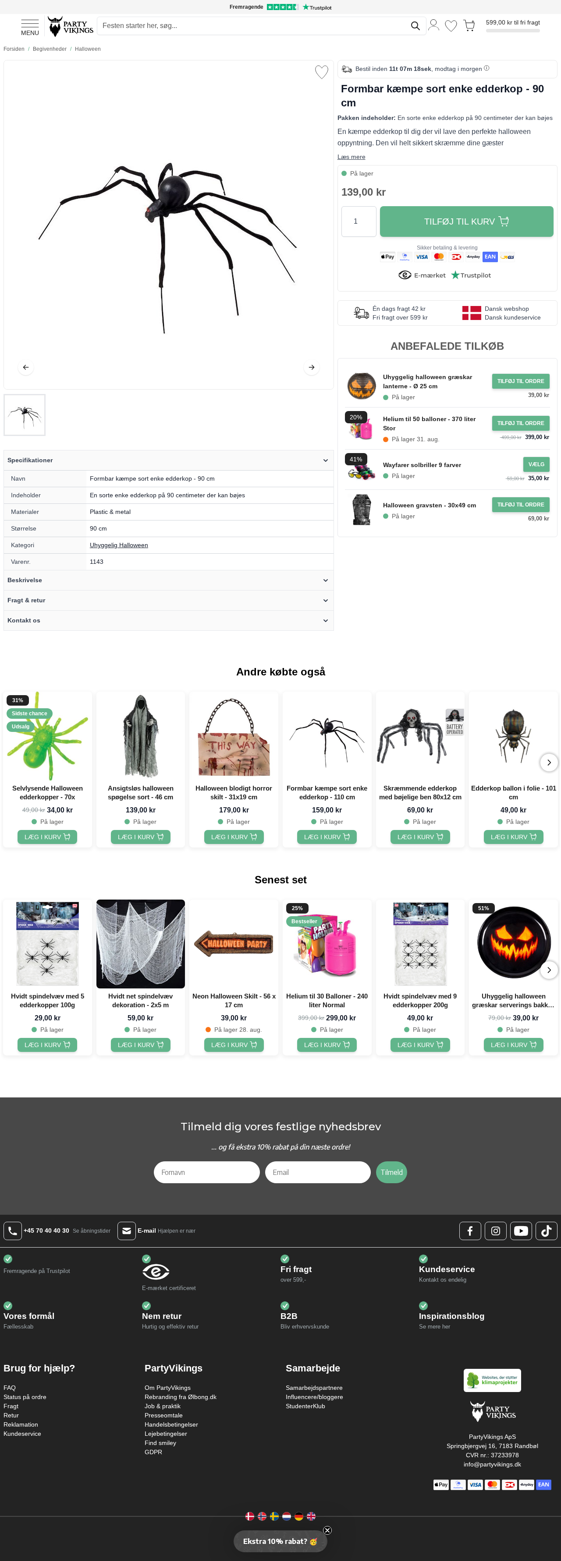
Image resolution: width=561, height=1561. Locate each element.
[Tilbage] (26, 367)
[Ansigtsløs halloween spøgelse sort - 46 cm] (140, 736)
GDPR (153, 1452)
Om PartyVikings (168, 1387)
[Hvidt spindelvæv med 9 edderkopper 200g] (420, 944)
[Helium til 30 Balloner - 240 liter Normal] (327, 944)
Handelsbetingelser (171, 1424)
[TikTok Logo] (546, 1231)
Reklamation (21, 1424)
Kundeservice (22, 1433)
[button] (280, 1541)
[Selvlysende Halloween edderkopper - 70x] (47, 736)
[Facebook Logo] (470, 1231)
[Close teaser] (327, 1530)
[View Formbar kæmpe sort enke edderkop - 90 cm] (25, 415)
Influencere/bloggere (314, 1396)
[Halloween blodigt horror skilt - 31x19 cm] (233, 736)
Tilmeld (391, 1172)
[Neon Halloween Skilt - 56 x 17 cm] (233, 944)
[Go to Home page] (70, 26)
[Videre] (312, 367)
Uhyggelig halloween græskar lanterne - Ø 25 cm (427, 381)
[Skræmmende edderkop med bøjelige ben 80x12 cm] (420, 736)
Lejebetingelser (166, 1433)
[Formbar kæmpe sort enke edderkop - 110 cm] (327, 736)
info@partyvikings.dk (492, 1464)
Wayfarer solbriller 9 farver (422, 464)
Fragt (11, 1406)
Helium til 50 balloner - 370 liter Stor (429, 423)
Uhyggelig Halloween (119, 544)
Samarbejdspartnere (314, 1387)
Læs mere (351, 156)
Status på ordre (25, 1396)
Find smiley (160, 1442)
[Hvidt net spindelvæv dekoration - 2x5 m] (140, 944)
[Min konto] (434, 24)
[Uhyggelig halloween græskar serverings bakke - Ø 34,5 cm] (513, 944)
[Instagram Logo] (496, 1231)
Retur (11, 1415)
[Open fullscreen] (169, 225)
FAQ (10, 1387)
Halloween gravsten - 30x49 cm (429, 505)
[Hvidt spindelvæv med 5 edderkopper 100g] (47, 944)
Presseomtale (164, 1415)
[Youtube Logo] (521, 1231)
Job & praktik (163, 1406)
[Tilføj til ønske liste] (321, 72)
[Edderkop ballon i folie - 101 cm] (513, 736)
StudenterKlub (305, 1406)
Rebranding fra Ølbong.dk (181, 1396)
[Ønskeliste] (451, 26)
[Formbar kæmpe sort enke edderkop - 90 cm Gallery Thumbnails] (25, 415)
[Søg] (415, 26)
